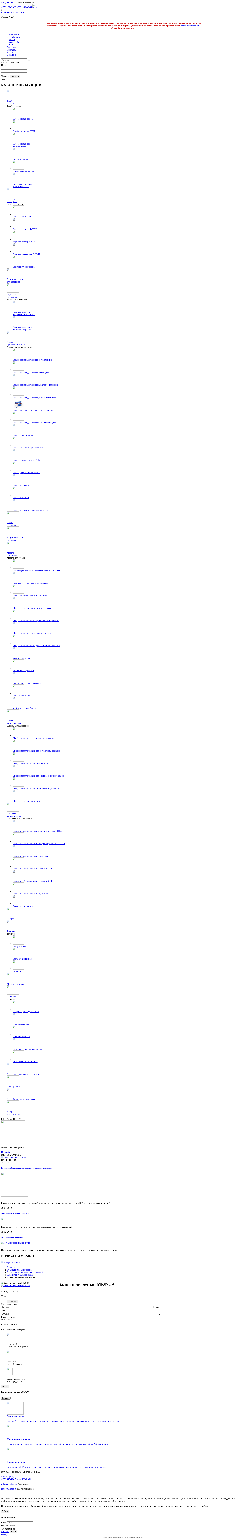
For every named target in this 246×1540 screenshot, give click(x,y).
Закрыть (5, 1398)
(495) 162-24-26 (24, 1479)
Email (3, 1523)
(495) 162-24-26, (9, 7)
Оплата (10, 44)
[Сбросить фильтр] (23, 62)
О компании (13, 34)
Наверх (4, 1534)
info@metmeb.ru (8, 1489)
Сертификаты (13, 37)
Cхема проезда (8, 1476)
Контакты (11, 50)
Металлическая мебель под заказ (15, 1213)
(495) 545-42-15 (8, 2)
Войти (13, 1532)
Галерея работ (13, 42)
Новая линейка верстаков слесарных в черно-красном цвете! (26, 1168)
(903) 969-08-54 (24, 7)
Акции (10, 52)
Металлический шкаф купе (12, 1237)
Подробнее (6, 1152)
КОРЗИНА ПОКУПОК (13, 12)
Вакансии (11, 55)
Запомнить (9, 1529)
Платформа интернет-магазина (112, 1537)
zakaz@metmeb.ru (190, 26)
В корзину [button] (12, 1301)
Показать (15, 76)
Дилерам (11, 39)
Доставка (11, 47)
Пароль (4, 1525)
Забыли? (5, 1531)
